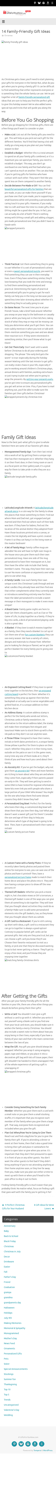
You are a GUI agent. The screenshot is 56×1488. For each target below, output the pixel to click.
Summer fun (10, 1379)
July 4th (8, 1318)
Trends (7, 1399)
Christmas (8, 35)
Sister (6, 1364)
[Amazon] (48, 3)
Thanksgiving (10, 1384)
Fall (5, 1272)
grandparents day (12, 1302)
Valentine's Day (11, 1410)
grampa (7, 1292)
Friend (7, 1282)
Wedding (8, 1415)
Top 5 (6, 1394)
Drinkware (9, 1261)
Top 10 (7, 1389)
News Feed (9, 1343)
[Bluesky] (39, 3)
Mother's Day (10, 1338)
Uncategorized (11, 1405)
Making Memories (12, 1323)
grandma (8, 1297)
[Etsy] (52, 3)
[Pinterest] (35, 3)
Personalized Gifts (13, 1353)
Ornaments (9, 1348)
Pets (6, 1358)
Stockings (8, 1374)
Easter (7, 1266)
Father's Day (10, 1277)
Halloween (9, 1307)
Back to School (11, 1236)
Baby (6, 1231)
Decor (7, 1256)
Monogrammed (11, 1333)
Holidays (8, 1313)
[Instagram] (43, 3)
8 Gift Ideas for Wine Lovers (44, 1207)
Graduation (9, 1287)
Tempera (37, 1450)
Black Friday (10, 1241)
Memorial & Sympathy (14, 1328)
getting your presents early (39, 379)
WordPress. (48, 1450)
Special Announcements (16, 1369)
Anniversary (9, 1226)
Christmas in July (12, 1251)
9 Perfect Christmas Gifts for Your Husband (13, 1207)
